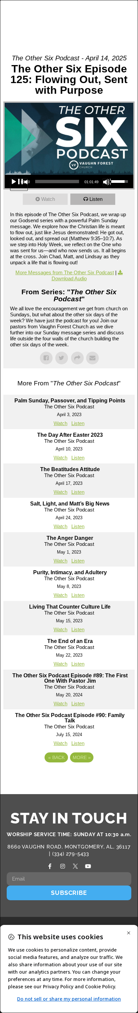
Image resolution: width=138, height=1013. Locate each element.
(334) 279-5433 (70, 854)
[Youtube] (88, 866)
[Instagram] (62, 866)
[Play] (19, 184)
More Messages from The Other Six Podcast (64, 272)
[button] (108, 18)
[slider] (57, 181)
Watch (48, 199)
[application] (69, 181)
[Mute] (106, 182)
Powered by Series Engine (69, 775)
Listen (95, 199)
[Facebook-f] (50, 866)
